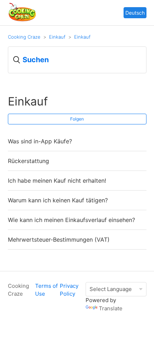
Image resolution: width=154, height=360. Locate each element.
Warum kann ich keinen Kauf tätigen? (58, 200)
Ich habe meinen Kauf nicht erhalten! (57, 180)
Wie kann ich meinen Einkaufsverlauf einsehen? (71, 219)
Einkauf (57, 37)
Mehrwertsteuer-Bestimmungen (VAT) (59, 239)
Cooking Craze (24, 37)
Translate (110, 308)
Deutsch (135, 13)
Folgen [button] (77, 119)
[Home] (22, 20)
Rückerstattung (28, 160)
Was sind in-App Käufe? (40, 141)
